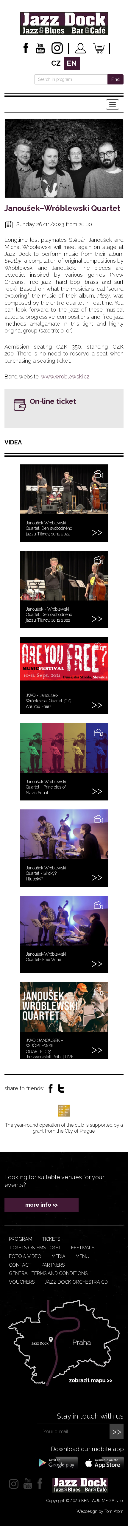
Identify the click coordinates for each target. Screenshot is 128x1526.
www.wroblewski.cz (65, 376)
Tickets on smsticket (35, 1248)
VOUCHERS (22, 1282)
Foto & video (25, 1256)
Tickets (51, 1239)
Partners (53, 1265)
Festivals (82, 1248)
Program (20, 1239)
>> (116, 1431)
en (72, 63)
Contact (20, 1265)
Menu (82, 1256)
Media (58, 1256)
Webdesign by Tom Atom (100, 1511)
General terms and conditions (48, 1273)
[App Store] (102, 1462)
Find (115, 79)
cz (56, 63)
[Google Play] (57, 1462)
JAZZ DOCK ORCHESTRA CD (76, 1282)
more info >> (41, 1205)
